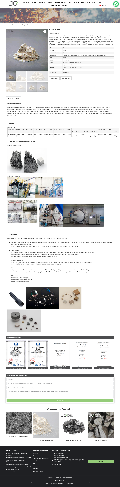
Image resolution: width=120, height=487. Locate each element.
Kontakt (64, 5)
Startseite (26, 2)
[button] (44, 31)
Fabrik (50, 2)
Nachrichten (84, 2)
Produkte (42, 2)
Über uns (33, 2)
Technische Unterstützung (63, 2)
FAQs (93, 2)
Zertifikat (76, 2)
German (104, 5)
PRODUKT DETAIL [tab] (13, 99)
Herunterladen (55, 5)
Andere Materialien (18, 25)
